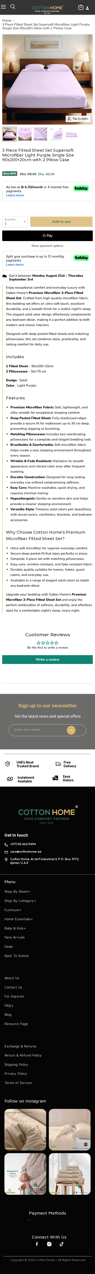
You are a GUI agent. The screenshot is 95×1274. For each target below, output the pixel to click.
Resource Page (16, 1024)
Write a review (48, 659)
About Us (11, 978)
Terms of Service (18, 1083)
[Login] (87, 8)
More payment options (47, 246)
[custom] (29, 1220)
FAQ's (8, 1005)
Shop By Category (19, 901)
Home (6, 20)
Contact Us (13, 987)
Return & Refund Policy (23, 1055)
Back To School (16, 956)
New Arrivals (14, 937)
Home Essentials (17, 919)
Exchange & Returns (20, 1046)
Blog (7, 1014)
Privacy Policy (15, 1073)
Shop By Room (16, 891)
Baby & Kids (13, 928)
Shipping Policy (16, 1064)
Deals (8, 946)
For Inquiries (14, 996)
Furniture (11, 910)
